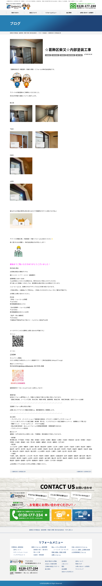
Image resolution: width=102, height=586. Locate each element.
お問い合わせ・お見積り (87, 13)
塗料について (17, 549)
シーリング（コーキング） (61, 549)
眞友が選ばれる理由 (51, 561)
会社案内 (64, 561)
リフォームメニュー (51, 13)
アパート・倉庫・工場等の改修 (81, 549)
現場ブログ (78, 564)
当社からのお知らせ (67, 572)
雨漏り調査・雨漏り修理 (59, 552)
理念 (63, 566)
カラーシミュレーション (20, 552)
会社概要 (64, 569)
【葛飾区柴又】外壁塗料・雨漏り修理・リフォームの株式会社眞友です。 (32, 69)
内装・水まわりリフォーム (79, 547)
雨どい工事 (37, 552)
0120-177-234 (86, 5)
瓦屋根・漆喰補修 (39, 555)
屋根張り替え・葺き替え (41, 549)
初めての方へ (15, 13)
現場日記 (63, 55)
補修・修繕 (79, 55)
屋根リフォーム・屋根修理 (39, 547)
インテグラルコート (19, 555)
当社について (33, 13)
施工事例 (68, 13)
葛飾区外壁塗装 (71, 55)
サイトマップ (79, 569)
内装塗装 (48, 55)
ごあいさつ (65, 564)
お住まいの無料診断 (51, 564)
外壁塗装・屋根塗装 (17, 547)
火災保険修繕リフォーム (79, 552)
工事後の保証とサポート (52, 566)
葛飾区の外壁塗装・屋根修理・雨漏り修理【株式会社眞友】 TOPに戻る (50, 530)
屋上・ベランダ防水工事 (59, 547)
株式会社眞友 (55, 55)
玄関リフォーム (56, 555)
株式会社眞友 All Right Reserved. (51, 583)
